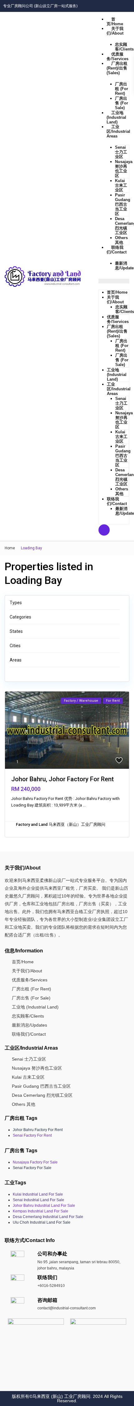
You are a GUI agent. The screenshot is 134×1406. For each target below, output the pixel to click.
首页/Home (115, 21)
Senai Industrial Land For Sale (38, 1200)
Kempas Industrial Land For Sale (40, 1211)
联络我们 (47, 1277)
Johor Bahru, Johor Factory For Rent (62, 779)
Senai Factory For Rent (32, 1135)
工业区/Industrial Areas (118, 131)
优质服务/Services (117, 56)
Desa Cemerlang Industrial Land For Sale (48, 1217)
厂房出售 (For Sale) (121, 103)
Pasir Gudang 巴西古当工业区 (122, 204)
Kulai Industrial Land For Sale (38, 1194)
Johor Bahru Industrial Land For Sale (44, 1205)
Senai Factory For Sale (32, 1168)
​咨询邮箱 (47, 1300)
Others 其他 (121, 240)
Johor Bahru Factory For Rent (38, 1130)
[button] (113, 281)
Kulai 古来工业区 (121, 185)
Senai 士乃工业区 (121, 152)
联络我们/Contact (117, 249)
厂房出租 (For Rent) (121, 89)
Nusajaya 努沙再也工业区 (123, 168)
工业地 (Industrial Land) (116, 117)
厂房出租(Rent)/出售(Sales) (117, 68)
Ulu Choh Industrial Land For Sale (41, 1222)
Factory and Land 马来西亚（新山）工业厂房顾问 (60, 824)
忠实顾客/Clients (124, 46)
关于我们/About (115, 31)
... (84, 805)
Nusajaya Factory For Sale (35, 1162)
